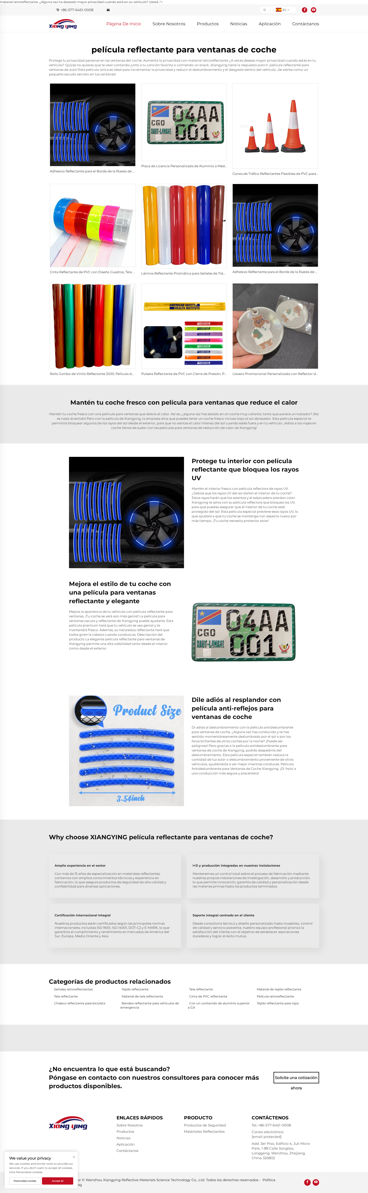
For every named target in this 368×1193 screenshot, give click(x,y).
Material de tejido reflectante (279, 989)
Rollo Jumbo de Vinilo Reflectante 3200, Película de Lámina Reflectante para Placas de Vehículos (128, 374)
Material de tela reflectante (142, 996)
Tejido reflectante (135, 989)
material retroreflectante (208, 60)
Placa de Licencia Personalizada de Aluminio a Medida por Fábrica (195, 166)
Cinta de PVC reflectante (208, 996)
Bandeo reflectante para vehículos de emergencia (149, 1005)
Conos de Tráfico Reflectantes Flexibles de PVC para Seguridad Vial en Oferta (294, 174)
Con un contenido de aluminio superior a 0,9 (219, 1005)
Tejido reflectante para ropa (278, 1003)
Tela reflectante (201, 989)
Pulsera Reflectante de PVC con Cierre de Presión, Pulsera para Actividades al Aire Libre (211, 374)
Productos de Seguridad (205, 1125)
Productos (208, 23)
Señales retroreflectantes (73, 989)
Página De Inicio (123, 23)
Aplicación (270, 23)
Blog (78, 1185)
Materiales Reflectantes (204, 1131)
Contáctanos (305, 23)
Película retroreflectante (275, 996)
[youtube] (313, 10)
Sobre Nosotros (169, 23)
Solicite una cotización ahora (296, 1079)
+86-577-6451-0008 (77, 10)
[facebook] (304, 10)
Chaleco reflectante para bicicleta (79, 1003)
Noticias (238, 23)
